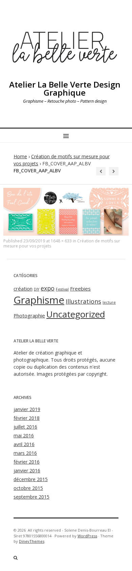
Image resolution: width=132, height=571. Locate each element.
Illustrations (83, 301)
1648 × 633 (61, 241)
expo (47, 288)
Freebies (80, 288)
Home (20, 156)
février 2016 (27, 462)
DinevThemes (31, 541)
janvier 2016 (27, 470)
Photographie (29, 315)
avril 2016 (24, 444)
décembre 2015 (31, 479)
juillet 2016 (25, 427)
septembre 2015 (31, 497)
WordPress (87, 535)
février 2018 (27, 418)
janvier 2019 (27, 409)
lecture (109, 302)
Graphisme (39, 300)
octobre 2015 (28, 488)
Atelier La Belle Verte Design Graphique (64, 88)
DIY (36, 289)
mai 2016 (24, 435)
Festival (62, 289)
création (23, 288)
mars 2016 (25, 453)
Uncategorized (75, 314)
